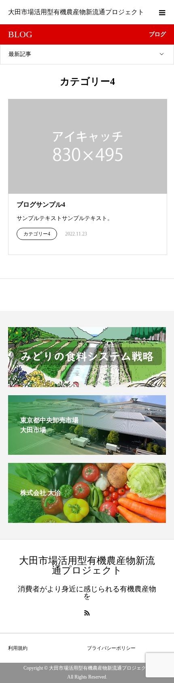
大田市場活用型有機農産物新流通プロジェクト (76, 12)
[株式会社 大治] (87, 519)
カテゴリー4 (36, 234)
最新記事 (19, 54)
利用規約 (18, 648)
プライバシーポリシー (111, 648)
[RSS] (87, 613)
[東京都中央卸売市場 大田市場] (87, 451)
